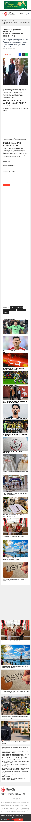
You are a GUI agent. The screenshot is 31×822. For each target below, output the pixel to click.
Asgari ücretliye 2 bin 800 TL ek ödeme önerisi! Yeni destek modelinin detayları (14, 662)
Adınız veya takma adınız (9, 165)
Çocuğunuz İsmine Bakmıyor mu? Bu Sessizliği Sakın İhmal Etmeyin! (14, 648)
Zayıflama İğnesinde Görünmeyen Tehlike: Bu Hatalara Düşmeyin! (15, 631)
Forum (24, 676)
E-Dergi (2, 677)
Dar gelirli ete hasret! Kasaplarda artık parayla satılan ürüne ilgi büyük (15, 659)
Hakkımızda (10, 676)
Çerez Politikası (10, 819)
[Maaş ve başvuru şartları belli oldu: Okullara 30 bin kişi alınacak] (15, 613)
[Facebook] (20, 54)
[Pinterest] (20, 682)
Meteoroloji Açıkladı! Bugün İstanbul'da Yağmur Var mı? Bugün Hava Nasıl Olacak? (14, 441)
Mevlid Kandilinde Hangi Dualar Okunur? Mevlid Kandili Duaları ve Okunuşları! (15, 645)
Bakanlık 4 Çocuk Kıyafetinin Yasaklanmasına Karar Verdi (15, 355)
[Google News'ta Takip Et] (7, 54)
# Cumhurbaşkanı (19, 190)
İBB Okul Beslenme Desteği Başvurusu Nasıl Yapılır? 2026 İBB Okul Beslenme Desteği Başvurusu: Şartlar (15, 638)
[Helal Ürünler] (23, 14)
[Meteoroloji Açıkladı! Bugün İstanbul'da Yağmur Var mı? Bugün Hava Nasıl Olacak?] (15, 431)
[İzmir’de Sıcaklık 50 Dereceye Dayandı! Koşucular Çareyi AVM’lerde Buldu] (15, 367)
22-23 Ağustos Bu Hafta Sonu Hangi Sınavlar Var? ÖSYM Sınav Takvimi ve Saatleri (15, 463)
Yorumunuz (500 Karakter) (9, 171)
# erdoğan (6, 195)
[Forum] (21, 14)
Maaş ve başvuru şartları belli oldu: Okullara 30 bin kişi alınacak (15, 625)
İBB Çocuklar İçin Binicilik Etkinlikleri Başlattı (13, 419)
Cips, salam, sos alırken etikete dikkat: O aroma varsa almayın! (15, 655)
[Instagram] (17, 682)
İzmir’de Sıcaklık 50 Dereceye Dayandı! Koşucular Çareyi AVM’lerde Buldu (15, 377)
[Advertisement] (15, 124)
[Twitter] (23, 54)
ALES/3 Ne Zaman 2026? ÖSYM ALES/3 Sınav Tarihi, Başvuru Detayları (14, 398)
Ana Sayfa (3, 676)
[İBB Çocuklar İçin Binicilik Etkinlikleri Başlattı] (15, 410)
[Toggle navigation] (2, 14)
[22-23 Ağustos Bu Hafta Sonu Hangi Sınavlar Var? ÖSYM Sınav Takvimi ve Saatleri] (15, 453)
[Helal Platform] (11, 14)
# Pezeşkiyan (13, 193)
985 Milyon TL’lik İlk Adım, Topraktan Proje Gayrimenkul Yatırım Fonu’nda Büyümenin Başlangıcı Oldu (15, 652)
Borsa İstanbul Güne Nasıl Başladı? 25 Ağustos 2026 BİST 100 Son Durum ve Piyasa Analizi (14, 641)
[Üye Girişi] (29, 14)
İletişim (17, 676)
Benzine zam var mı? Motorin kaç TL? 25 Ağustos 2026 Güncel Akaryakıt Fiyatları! (15, 635)
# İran (11, 190)
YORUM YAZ (7, 184)
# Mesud (6, 193)
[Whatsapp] (26, 54)
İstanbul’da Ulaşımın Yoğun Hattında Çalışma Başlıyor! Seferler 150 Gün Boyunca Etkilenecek (15, 600)
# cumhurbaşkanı (21, 193)
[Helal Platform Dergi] (27, 14)
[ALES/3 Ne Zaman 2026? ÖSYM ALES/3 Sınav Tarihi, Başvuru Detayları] (15, 388)
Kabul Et (19, 819)
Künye (24, 677)
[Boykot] (25, 14)
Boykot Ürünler (11, 677)
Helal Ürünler (18, 677)
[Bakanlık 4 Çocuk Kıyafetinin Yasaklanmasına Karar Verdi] (15, 345)
